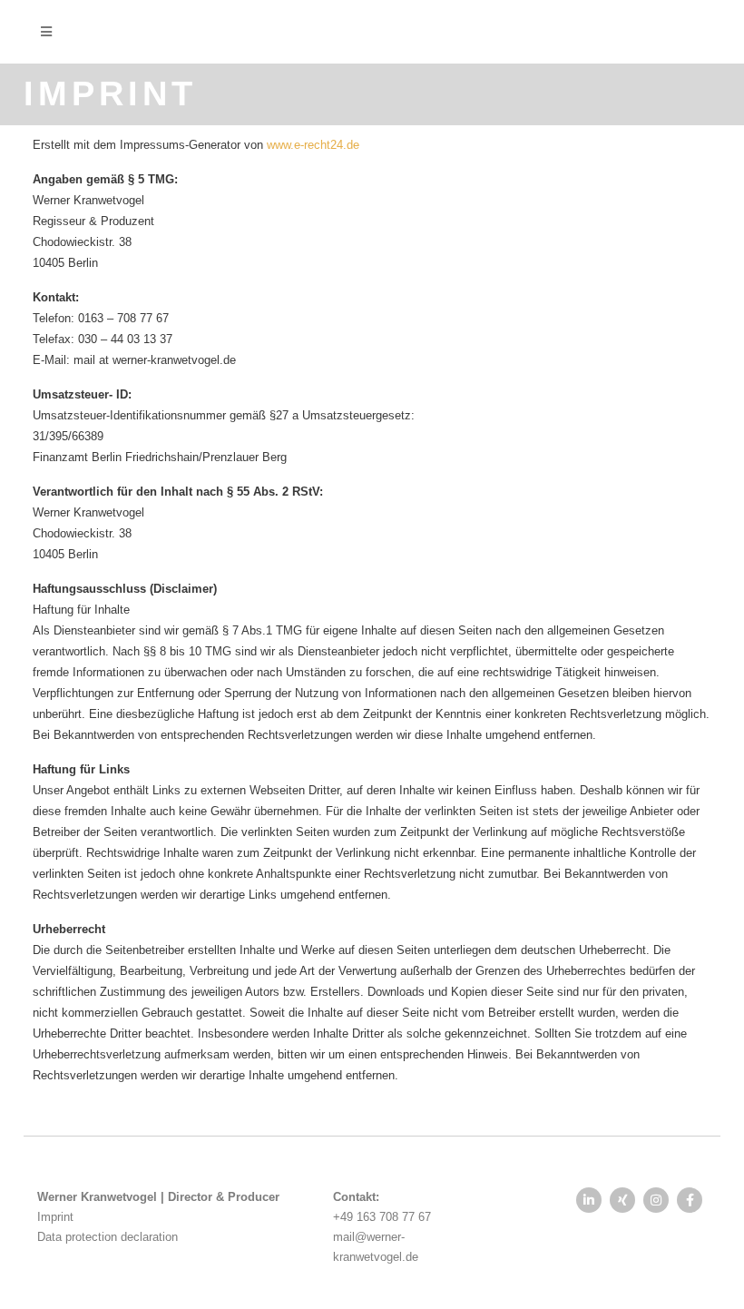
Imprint (55, 1217)
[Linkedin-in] (589, 1200)
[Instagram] (656, 1200)
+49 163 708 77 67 (382, 1217)
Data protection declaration (107, 1237)
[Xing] (622, 1200)
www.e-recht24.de (313, 145)
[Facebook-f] (689, 1200)
